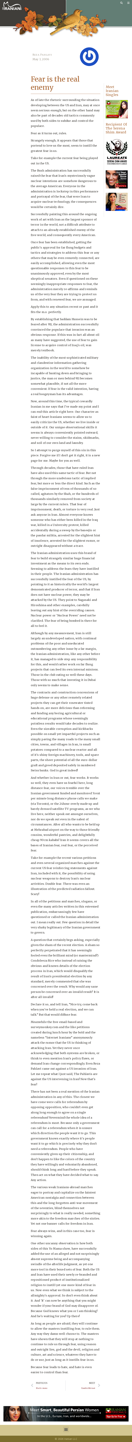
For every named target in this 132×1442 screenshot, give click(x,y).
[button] (66, 1429)
